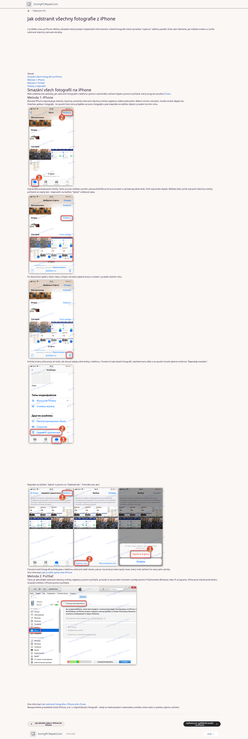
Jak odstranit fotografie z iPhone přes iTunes (64, 704)
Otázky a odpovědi (36, 86)
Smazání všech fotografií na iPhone (44, 76)
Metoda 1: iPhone (36, 79)
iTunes (167, 93)
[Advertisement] (105, 53)
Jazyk (209, 734)
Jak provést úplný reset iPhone (57, 572)
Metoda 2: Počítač (36, 83)
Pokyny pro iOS (39, 10)
